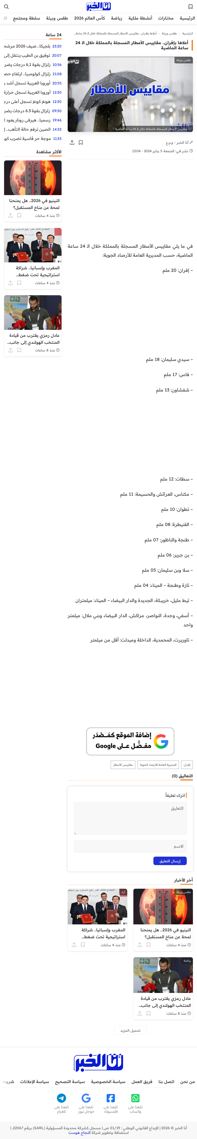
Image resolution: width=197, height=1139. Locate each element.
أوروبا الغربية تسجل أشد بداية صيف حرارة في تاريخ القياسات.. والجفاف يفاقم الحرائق (27, 82)
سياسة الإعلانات (34, 1081)
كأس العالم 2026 (89, 18)
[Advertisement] (130, 204)
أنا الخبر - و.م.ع (178, 142)
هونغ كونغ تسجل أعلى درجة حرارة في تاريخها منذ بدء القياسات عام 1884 (27, 101)
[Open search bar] (6, 6)
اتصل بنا (166, 1081)
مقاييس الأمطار (123, 765)
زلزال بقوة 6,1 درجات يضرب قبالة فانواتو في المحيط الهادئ (27, 64)
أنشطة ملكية (140, 18)
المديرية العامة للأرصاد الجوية (158, 765)
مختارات (166, 18)
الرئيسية (187, 18)
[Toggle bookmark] (80, 142)
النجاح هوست (79, 1132)
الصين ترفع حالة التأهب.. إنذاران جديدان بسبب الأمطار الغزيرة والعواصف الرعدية (27, 129)
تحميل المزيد (130, 1030)
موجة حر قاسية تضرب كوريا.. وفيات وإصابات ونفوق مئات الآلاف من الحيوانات (27, 138)
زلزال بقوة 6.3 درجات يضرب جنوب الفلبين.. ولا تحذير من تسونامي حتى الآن (27, 110)
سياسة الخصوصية (108, 1081)
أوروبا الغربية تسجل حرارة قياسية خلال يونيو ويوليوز (27, 92)
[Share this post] (72, 142)
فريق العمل (142, 1081)
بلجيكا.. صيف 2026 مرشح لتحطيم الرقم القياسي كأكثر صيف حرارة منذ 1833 (27, 46)
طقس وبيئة (57, 18)
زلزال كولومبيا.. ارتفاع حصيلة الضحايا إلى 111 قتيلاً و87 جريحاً (27, 73)
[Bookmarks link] (190, 6)
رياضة (116, 18)
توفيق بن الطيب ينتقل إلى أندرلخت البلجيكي (27, 55)
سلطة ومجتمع (26, 18)
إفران (187, 765)
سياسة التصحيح (70, 1081)
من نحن (187, 1081)
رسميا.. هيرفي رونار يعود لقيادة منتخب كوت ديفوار (27, 119)
